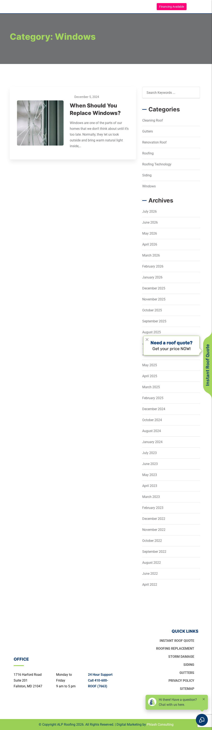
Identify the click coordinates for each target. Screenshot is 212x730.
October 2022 (152, 541)
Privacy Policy (181, 681)
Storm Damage (181, 657)
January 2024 (152, 442)
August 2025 (151, 332)
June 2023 (150, 464)
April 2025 (149, 376)
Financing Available (171, 6)
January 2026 (152, 277)
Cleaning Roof (152, 120)
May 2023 (149, 475)
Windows (149, 186)
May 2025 (149, 365)
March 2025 (151, 387)
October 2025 (152, 310)
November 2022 (153, 530)
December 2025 (153, 288)
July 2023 (149, 453)
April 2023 (149, 486)
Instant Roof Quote (177, 641)
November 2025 (153, 299)
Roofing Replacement (175, 648)
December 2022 (153, 519)
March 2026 (151, 255)
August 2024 (151, 431)
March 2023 (151, 497)
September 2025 (154, 321)
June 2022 (150, 574)
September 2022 (154, 552)
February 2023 (152, 508)
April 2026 (149, 244)
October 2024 (152, 420)
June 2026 (150, 222)
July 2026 (149, 211)
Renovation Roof (154, 142)
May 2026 (149, 233)
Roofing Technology (156, 164)
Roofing (148, 153)
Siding (147, 175)
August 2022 (151, 563)
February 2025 (152, 398)
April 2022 (149, 585)
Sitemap (187, 689)
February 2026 (152, 266)
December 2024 (153, 409)
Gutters (147, 131)
